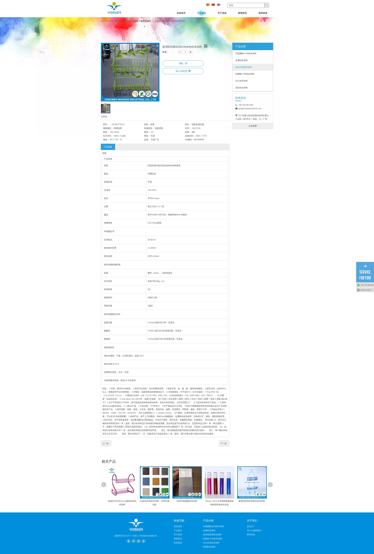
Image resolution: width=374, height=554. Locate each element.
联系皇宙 (178, 543)
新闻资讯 (178, 539)
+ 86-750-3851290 (366, 285)
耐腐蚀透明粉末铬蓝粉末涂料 (219, 501)
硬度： (147, 132)
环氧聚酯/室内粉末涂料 (213, 526)
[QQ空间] (143, 541)
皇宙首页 (178, 526)
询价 (181, 63)
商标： (147, 136)
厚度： (106, 132)
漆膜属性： (108, 128)
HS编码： (189, 140)
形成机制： (149, 128)
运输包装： (190, 136)
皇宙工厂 (251, 526)
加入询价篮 (181, 71)
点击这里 (253, 126)
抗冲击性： (108, 136)
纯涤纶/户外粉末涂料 (212, 539)
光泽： (188, 128)
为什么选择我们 (254, 530)
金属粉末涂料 (209, 530)
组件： (188, 124)
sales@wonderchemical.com (367, 290)
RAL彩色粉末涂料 (211, 543)
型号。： (107, 124)
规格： (106, 140)
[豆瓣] (138, 541)
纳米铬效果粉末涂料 (212, 535)
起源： (147, 140)
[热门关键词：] (267, 5)
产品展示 (178, 530)
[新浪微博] (133, 541)
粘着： (188, 132)
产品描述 (108, 147)
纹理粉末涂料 (209, 547)
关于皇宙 (178, 535)
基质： (147, 124)
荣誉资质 (251, 535)
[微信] (128, 541)
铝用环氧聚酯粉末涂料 (154, 501)
